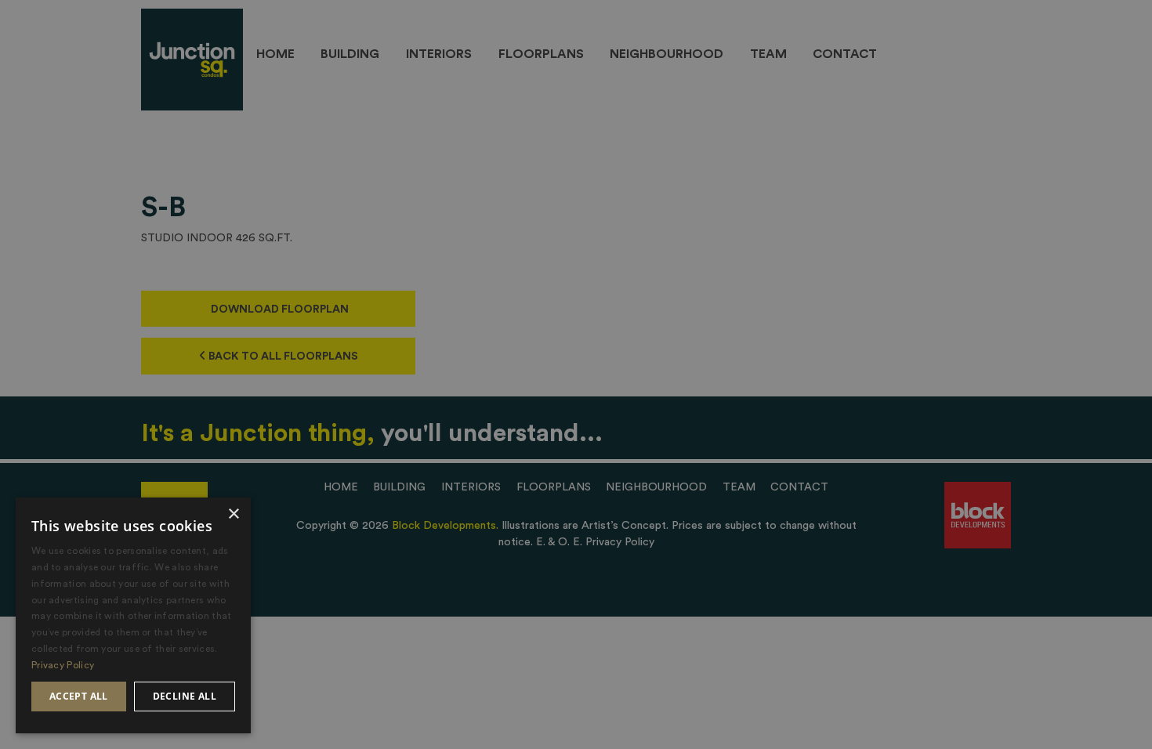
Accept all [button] (78, 696)
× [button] (233, 514)
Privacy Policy (62, 665)
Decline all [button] (184, 696)
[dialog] (133, 615)
